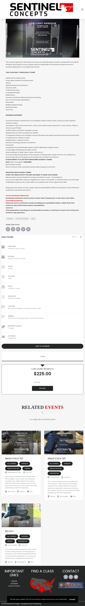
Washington (54, 473)
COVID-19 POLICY (14, 586)
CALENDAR (14, 584)
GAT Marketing (36, 604)
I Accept (72, 599)
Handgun (10, 218)
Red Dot (9, 531)
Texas (33, 218)
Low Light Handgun (22, 218)
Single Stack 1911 (14, 458)
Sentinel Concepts (14, 298)
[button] (42, 382)
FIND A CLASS (42, 571)
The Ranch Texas (14, 288)
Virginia (27, 468)
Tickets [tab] (42, 356)
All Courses (11, 308)
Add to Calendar (42, 346)
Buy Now (42, 388)
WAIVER (14, 581)
